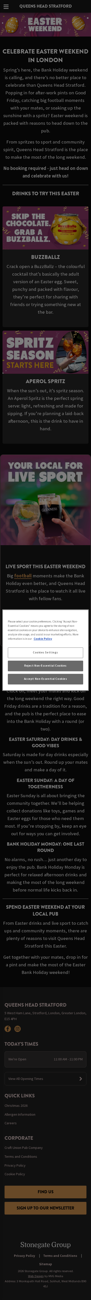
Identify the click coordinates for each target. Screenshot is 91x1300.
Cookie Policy (43, 638)
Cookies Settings (45, 652)
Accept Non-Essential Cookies (45, 679)
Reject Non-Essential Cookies (45, 665)
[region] (45, 650)
